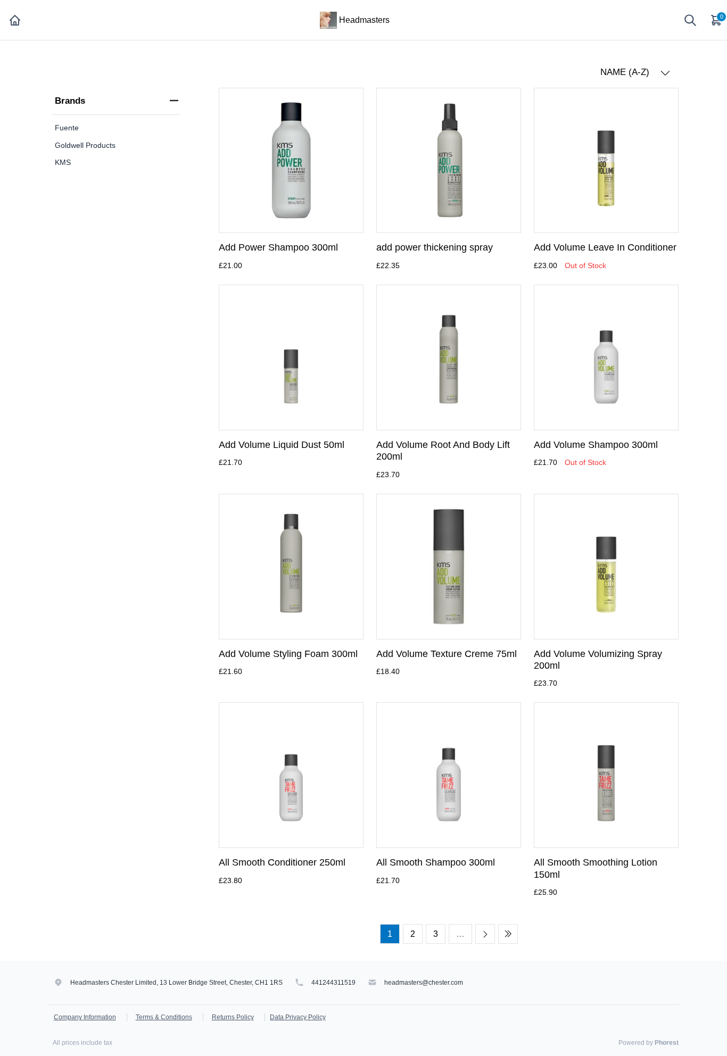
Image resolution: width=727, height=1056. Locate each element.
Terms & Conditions (164, 1017)
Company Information (85, 1017)
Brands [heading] (70, 101)
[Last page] (508, 934)
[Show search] (690, 20)
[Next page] (485, 934)
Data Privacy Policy (298, 1017)
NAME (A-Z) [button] (626, 72)
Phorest (667, 1042)
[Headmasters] (328, 19)
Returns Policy (233, 1017)
